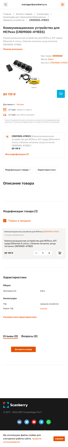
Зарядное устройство (14, 20)
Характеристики (47, 169)
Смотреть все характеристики (20, 317)
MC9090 (43, 309)
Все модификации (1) (17, 154)
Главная (7, 14)
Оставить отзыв (23, 349)
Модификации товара (17, 169)
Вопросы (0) (29, 336)
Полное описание (12, 49)
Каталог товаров (24, 14)
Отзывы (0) (10, 336)
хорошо (59, 438)
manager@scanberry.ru (34, 4)
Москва (20, 104)
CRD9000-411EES (51, 232)
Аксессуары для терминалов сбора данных (24, 17)
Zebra (50, 59)
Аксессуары (43, 14)
